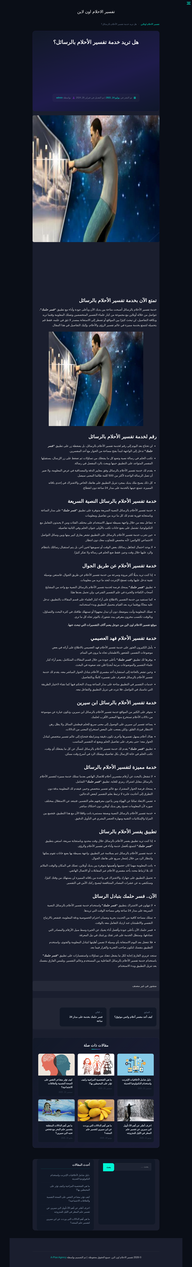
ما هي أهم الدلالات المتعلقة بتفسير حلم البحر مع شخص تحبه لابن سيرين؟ (58, 1129)
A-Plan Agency (58, 1257)
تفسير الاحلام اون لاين (96, 11)
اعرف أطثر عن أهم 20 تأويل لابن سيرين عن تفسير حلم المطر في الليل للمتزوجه (137, 1129)
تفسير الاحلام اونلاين (150, 24)
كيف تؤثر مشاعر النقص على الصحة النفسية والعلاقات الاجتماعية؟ (58, 1083)
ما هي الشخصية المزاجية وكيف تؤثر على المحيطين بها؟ (70, 1188)
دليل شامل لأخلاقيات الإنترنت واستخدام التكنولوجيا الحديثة (70, 1177)
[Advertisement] (96, 70)
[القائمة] (188, 3)
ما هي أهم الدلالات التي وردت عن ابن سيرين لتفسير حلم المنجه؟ (97, 1129)
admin (59, 97)
